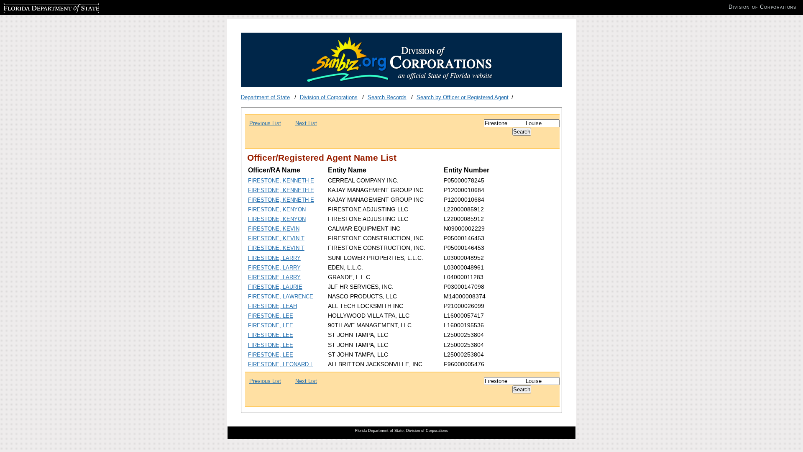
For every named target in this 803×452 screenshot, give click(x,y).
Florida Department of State (36, 7)
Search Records (387, 97)
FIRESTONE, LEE (270, 316)
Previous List (265, 123)
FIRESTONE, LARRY (274, 258)
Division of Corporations (329, 97)
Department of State (265, 97)
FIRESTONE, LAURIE (275, 287)
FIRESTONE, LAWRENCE (280, 296)
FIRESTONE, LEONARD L (280, 364)
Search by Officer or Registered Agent (463, 97)
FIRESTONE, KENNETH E (281, 180)
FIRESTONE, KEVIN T (276, 238)
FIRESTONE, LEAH (272, 306)
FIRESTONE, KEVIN (273, 229)
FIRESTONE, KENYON (277, 209)
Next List (306, 123)
